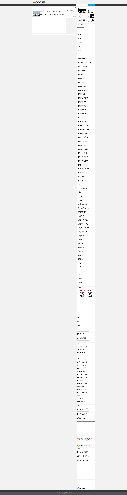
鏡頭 (40, 7)
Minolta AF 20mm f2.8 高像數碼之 (81, 352)
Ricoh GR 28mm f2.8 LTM (81, 180)
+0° (74, 9)
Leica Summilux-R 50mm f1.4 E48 (83, 156)
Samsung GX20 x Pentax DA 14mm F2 (82, 355)
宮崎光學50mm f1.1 (81, 236)
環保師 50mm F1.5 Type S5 (82, 244)
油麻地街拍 (84, 445)
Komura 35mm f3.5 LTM (81, 73)
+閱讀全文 (74, 16)
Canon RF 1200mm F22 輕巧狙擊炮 (82, 371)
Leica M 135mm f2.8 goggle (82, 121)
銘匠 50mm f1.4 (80, 254)
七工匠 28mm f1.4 (80, 196)
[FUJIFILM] (92, 22)
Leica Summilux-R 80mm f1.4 (82, 157)
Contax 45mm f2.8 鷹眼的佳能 (81, 373)
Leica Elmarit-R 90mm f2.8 (82, 113)
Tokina (79, 275)
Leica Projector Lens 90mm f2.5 (82, 137)
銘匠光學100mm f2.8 (81, 259)
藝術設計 (78, 321)
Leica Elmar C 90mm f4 (81, 98)
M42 (78, 262)
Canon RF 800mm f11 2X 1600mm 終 (82, 353)
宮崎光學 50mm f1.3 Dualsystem (82, 219)
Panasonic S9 (83, 441)
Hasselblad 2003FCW (87, 438)
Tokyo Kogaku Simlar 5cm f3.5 (82, 188)
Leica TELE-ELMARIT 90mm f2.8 (82, 164)
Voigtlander (79, 278)
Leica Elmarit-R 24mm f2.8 (82, 109)
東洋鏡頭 (79, 282)
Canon (79, 43)
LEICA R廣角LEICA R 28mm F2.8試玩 (82, 413)
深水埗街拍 (87, 445)
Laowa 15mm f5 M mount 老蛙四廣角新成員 (83, 451)
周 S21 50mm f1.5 (80, 207)
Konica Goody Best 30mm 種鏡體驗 (82, 330)
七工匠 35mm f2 (80, 199)
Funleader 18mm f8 (81, 70)
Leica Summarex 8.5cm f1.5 (82, 140)
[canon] (88, 17)
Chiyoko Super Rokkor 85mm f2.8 (83, 67)
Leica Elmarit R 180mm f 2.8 (82, 105)
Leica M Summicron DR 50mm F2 (83, 132)
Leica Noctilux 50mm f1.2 (81, 136)
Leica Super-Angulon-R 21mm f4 (82, 161)
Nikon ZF (78, 441)
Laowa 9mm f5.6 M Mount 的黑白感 (82, 367)
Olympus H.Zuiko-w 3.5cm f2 (82, 176)
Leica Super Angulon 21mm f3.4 (82, 160)
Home (86, 490)
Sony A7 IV (86, 441)
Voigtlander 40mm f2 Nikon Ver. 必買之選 (82, 455)
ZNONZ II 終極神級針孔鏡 (80, 368)
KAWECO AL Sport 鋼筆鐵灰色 (81, 337)
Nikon (79, 266)
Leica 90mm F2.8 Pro (47, 7)
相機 (78, 34)
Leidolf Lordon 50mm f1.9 (81, 169)
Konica (79, 53)
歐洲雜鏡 (79, 283)
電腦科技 (78, 320)
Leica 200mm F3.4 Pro (47, 10)
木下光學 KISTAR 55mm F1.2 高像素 (82, 361)
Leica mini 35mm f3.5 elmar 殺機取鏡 (82, 452)
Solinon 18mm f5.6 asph (81, 184)
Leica (43, 7)
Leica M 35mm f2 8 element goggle (83, 125)
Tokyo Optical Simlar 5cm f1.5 (82, 191)
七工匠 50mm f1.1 (80, 200)
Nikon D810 (65, 10)
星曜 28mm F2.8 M (80, 242)
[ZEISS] (80, 13)
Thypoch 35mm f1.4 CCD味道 (81, 358)
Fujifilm (79, 50)
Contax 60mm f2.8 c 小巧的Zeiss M (82, 370)
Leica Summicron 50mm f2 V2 (82, 145)
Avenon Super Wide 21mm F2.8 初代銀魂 (83, 460)
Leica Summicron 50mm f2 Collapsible (83, 144)
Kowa (78, 54)
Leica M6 (86, 440)
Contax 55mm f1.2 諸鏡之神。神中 (82, 349)
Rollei (79, 270)
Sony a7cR (90, 441)
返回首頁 (41, 490)
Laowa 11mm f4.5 (80, 74)
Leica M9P (89, 440)
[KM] (84, 22)
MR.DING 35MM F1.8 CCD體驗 (81, 359)
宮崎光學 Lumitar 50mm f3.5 (82, 231)
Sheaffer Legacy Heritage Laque (81, 334)
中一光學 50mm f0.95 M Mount (82, 204)
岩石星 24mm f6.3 (80, 239)
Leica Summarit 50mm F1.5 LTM (82, 141)
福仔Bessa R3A (91, 445)
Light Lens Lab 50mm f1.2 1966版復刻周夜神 (83, 459)
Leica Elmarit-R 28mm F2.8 (82, 110)
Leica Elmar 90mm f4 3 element (82, 97)
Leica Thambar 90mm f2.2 (81, 165)
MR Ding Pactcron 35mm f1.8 (82, 172)
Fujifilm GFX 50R (80, 438)
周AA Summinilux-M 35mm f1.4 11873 (83, 208)
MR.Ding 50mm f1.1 (81, 173)
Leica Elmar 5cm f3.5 (81, 94)
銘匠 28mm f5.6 (80, 251)
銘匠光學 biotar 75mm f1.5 (81, 258)
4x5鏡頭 (79, 39)
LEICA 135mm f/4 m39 (81, 81)
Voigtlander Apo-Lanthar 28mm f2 (81, 356)
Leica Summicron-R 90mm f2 (82, 152)
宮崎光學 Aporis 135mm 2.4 (82, 223)
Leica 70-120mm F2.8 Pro (53, 10)
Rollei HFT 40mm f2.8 (81, 181)
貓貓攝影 (79, 446)
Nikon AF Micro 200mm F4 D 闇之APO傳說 (83, 456)
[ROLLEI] (92, 13)
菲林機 (78, 37)
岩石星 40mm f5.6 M (81, 240)
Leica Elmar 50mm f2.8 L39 (82, 93)
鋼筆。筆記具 (79, 325)
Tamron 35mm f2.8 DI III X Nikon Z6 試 (82, 410)
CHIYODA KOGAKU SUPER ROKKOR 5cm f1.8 (84, 62)
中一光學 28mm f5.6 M (81, 203)
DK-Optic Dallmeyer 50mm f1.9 (82, 69)
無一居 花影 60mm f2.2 (81, 243)
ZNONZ (79, 195)
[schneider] (92, 17)
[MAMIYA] (88, 22)
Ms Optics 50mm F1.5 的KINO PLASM (82, 364)
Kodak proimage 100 (86, 439)
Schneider (79, 271)
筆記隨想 (78, 318)
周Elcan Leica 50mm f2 (81, 211)
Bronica (79, 42)
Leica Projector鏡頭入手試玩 (36, 9)
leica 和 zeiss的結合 (80, 409)
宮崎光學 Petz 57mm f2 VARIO (82, 232)
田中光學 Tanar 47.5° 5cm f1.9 (82, 246)
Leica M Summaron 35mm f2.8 (82, 128)
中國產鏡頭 (79, 279)
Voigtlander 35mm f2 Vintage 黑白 (82, 365)
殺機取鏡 (79, 285)
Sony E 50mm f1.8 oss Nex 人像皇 (82, 461)
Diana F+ (79, 47)
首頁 (36, 7)
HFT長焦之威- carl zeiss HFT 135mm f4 (82, 418)
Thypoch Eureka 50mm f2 (81, 185)
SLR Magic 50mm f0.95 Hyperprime (83, 183)
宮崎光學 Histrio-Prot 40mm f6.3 (82, 228)
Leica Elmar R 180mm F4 (81, 102)
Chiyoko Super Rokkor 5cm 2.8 (82, 65)
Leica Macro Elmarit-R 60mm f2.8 (82, 133)
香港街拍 (83, 446)
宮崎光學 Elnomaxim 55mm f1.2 (82, 224)
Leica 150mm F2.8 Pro (40, 10)
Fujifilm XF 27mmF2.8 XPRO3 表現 (82, 333)
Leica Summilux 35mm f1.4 (82, 153)
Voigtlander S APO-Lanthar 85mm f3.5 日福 (83, 417)
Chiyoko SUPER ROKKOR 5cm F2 (83, 66)
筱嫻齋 (83, 490)
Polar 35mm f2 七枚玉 (81, 177)
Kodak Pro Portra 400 (81, 440)
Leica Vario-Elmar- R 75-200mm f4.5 (83, 168)
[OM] (80, 22)
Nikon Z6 (92, 440)
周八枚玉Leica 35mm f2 (81, 212)
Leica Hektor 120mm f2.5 (81, 114)
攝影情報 (78, 33)
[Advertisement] (49, 26)
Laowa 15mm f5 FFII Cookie (82, 77)
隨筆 (78, 317)
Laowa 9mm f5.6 (80, 78)
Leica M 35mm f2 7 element (82, 124)
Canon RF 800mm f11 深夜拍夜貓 (81, 450)
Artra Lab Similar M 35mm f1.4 (82, 58)
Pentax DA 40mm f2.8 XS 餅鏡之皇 (82, 414)
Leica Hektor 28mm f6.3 (81, 117)
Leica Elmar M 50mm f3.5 (81, 101)
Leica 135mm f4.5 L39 (81, 82)
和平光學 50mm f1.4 (81, 216)
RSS (75, 7)
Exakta (79, 49)
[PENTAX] (88, 13)
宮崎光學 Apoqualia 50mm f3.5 (82, 220)
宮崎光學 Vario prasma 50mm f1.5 (83, 235)
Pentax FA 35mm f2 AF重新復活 (81, 338)
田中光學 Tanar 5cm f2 (81, 247)
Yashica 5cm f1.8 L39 (81, 192)
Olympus (79, 267)
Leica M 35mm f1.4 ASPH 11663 (82, 122)
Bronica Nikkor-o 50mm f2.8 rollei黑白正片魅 (83, 408)
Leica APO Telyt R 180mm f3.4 (82, 90)
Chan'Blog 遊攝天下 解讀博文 (64, 492)
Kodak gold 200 (81, 439)
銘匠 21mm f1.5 (80, 250)
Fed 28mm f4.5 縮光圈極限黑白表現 (82, 362)
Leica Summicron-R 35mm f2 (82, 148)
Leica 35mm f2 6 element (81, 86)
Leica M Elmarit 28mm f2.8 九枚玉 (83, 126)
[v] (84, 17)
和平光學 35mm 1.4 (81, 215)
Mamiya (79, 263)
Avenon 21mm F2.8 (81, 59)
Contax (79, 46)
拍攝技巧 (78, 31)
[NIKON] (84, 13)
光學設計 (78, 30)
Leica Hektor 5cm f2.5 (81, 118)
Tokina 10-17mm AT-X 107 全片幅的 (82, 346)
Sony (78, 274)
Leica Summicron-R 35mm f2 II (82, 149)
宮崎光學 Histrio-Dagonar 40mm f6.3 (83, 227)
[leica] (80, 17)
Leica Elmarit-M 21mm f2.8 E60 (82, 106)
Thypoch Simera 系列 (81, 187)
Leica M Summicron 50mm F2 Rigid (83, 129)
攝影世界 (38, 7)
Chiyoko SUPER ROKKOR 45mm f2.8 (83, 63)
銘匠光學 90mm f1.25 (81, 255)
